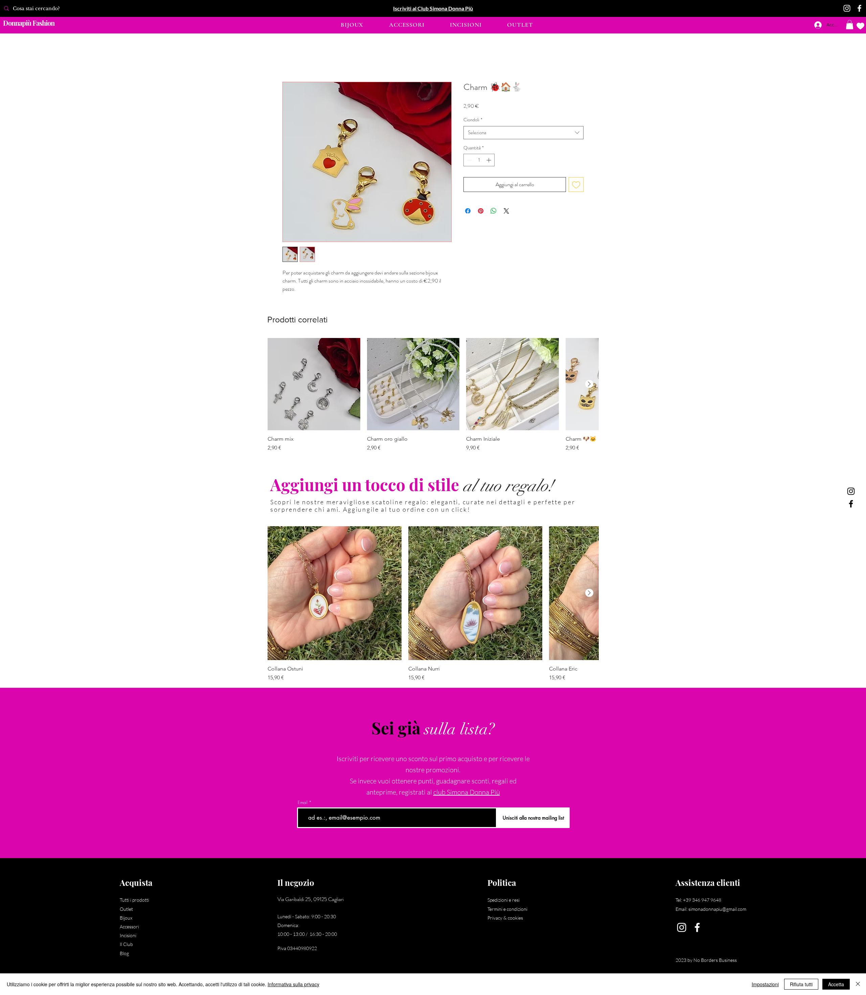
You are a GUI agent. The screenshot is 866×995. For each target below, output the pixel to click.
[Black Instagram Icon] (851, 491)
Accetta (836, 984)
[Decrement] (468, 161)
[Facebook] (859, 8)
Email (302, 803)
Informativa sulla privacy (293, 984)
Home (289, 58)
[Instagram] (846, 8)
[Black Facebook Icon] (851, 504)
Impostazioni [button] (765, 984)
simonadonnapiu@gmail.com (717, 909)
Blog (124, 953)
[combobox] (523, 133)
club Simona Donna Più (466, 792)
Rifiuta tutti (801, 984)
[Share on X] (506, 212)
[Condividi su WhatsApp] (493, 212)
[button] (352, 24)
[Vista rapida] (314, 384)
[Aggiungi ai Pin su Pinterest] (481, 212)
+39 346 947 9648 (702, 900)
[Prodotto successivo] (589, 384)
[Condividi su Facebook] (468, 212)
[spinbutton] (479, 161)
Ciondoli (472, 120)
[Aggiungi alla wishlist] (576, 185)
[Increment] (489, 161)
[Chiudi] (858, 984)
